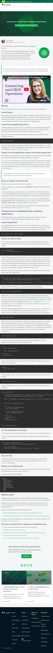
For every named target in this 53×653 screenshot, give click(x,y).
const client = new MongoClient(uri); (12, 291)
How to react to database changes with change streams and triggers (21, 538)
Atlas (24, 173)
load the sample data (7, 164)
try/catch (43, 340)
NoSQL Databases (45, 620)
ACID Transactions (45, 634)
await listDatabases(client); (9, 335)
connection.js (13, 460)
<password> (4, 263)
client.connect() (42, 308)
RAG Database (44, 630)
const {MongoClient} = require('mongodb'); (13, 234)
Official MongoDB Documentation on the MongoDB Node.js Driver (22, 513)
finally (7, 363)
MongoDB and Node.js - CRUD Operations (14, 530)
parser (6, 297)
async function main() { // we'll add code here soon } (11, 252)
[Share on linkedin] (25, 565)
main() (30, 241)
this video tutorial (23, 166)
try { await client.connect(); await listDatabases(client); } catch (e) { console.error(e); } (10, 351)
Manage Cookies (25, 635)
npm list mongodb (46, 145)
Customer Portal (25, 620)
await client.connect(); (8, 317)
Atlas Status (24, 624)
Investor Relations (16, 620)
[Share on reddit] (28, 565)
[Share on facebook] (22, 565)
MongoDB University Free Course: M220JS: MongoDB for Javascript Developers (26, 516)
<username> (45, 261)
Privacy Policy (15, 628)
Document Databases (43, 625)
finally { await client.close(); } (9, 369)
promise (8, 310)
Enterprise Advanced (36, 622)
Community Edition (35, 626)
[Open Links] (50, 5)
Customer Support (26, 632)
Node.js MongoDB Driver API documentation (34, 303)
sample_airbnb (7, 267)
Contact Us (24, 616)
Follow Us (14, 643)
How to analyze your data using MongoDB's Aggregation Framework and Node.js (24, 532)
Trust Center (14, 639)
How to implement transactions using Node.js (15, 535)
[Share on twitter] (31, 565)
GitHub (13, 632)
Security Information (16, 635)
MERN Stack (44, 638)
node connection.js (24, 471)
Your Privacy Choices (26, 640)
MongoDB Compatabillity (22, 119)
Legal (13, 624)
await (21, 310)
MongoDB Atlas (34, 618)
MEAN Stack (44, 645)
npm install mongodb (7, 141)
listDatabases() (5, 331)
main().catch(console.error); (9, 381)
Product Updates (25, 628)
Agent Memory (44, 642)
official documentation (22, 149)
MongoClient (22, 225)
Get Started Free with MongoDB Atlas (26, 25)
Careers (14, 616)
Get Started (26, 556)
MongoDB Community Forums (10, 521)
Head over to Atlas (6, 160)
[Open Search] (47, 4)
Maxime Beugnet (6, 168)
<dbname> (20, 265)
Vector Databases (45, 616)
